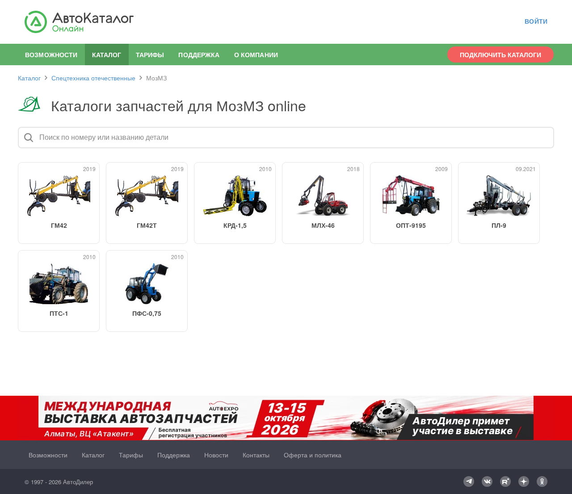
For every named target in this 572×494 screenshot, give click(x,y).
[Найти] (29, 138)
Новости (216, 454)
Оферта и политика (312, 454)
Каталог (29, 77)
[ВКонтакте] (487, 481)
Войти (536, 21)
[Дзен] (523, 481)
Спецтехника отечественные (93, 77)
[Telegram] (468, 481)
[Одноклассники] (542, 481)
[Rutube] (505, 481)
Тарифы (150, 54)
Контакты (256, 454)
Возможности (51, 54)
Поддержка (198, 54)
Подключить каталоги (500, 54)
